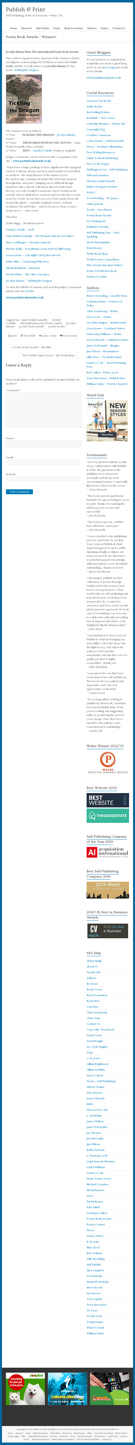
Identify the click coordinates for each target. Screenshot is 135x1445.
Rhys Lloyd (93, 1247)
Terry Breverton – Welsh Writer (106, 378)
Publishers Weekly (98, 227)
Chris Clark (93, 1018)
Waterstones (94, 248)
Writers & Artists (97, 276)
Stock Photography (98, 242)
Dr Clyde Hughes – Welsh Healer (107, 322)
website (29, 291)
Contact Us (119, 28)
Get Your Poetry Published (88, 1439)
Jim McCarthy (95, 1138)
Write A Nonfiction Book (102, 271)
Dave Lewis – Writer (99, 317)
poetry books (56, 326)
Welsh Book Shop (97, 253)
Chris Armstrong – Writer (102, 311)
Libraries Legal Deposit (101, 181)
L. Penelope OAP (97, 1155)
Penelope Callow (97, 1213)
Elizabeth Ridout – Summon (23, 268)
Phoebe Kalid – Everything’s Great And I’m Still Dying (38, 249)
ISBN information (97, 175)
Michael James (95, 1190)
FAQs (90, 1052)
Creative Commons (99, 135)
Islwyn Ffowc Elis (97, 1110)
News (90, 1196)
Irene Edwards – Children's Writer (108, 340)
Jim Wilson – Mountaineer (103, 351)
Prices (56, 28)
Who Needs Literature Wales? (104, 265)
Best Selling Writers (98, 112)
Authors (92, 28)
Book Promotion (73, 28)
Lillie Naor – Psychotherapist (104, 357)
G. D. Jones (93, 1058)
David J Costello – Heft (20, 229)
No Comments (70, 335)
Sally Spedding (96, 1259)
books (45, 335)
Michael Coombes (98, 1184)
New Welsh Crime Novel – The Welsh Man (50, 355)
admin (14, 335)
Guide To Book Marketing (102, 158)
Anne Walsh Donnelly (34, 320)
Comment (13, 390)
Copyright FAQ (96, 129)
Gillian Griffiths (96, 1069)
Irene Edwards (96, 1098)
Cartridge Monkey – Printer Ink (106, 123)
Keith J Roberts (96, 1150)
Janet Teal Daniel (97, 1127)
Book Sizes (93, 1001)
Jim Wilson (93, 1144)
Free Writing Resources (101, 152)
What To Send (95, 1327)
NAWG (91, 192)
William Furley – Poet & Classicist (107, 384)
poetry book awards (31, 326)
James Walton (95, 1121)
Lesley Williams (96, 1167)
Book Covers (94, 989)
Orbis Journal (95, 204)
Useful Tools (94, 1316)
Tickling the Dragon (26, 70)
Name (10, 438)
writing (52, 335)
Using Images (95, 1322)
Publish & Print (25, 9)
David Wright (95, 1041)
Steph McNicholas (98, 1282)
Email (10, 457)
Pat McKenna (95, 1201)
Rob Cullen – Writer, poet (102, 372)
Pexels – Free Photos (99, 209)
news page (108, 67)
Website (11, 474)
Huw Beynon (94, 1092)
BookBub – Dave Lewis (101, 118)
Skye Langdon (95, 1270)
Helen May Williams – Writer (104, 334)
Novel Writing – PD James (103, 198)
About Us (26, 28)
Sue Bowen (93, 1293)
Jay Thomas (94, 1133)
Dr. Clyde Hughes (97, 1047)
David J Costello (42, 150)
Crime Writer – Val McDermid (105, 141)
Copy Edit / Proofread (100, 1029)
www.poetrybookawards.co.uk (32, 161)
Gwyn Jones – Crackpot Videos (106, 328)
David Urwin (94, 1035)
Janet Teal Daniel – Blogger (103, 345)
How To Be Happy (98, 164)
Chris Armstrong (97, 1012)
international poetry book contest (41, 323)
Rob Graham (94, 1253)
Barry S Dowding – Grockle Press (107, 296)
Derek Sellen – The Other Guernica (27, 274)
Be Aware (92, 983)
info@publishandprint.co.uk (104, 77)
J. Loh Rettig (94, 1115)
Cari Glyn (92, 1006)
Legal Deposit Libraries (101, 1161)
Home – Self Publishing (101, 1081)
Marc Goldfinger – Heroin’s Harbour (28, 242)
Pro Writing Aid (96, 221)
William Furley (95, 1333)
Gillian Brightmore (98, 1064)
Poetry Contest (96, 1224)
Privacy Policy (95, 1236)
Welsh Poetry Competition (103, 259)
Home (13, 28)
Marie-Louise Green (99, 1178)
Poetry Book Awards (99, 215)
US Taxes (92, 1310)
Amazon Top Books (99, 101)
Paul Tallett (93, 1207)
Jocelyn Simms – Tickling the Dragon (29, 280)
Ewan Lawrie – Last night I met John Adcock (33, 255)
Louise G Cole (95, 1173)
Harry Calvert (95, 1075)
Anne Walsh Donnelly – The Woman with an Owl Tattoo (40, 236)
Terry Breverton (96, 1304)
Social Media (94, 1276)
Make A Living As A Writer (102, 186)
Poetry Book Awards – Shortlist (30, 347)
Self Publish (42, 28)
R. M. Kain (93, 1241)
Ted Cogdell (94, 1299)
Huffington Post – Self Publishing (107, 169)
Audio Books (94, 106)
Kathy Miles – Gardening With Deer (27, 261)
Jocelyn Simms (66, 135)
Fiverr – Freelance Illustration (105, 146)
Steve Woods (94, 1287)
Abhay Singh (94, 961)
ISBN (90, 1104)
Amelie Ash (93, 972)
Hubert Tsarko (95, 1087)
